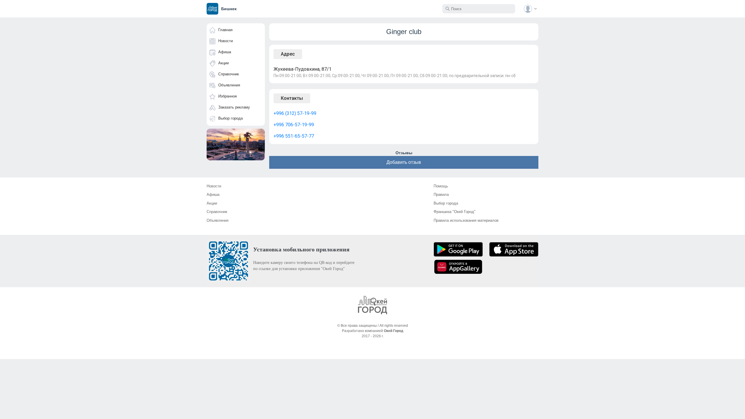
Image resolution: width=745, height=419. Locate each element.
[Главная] (372, 305)
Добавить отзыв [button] (403, 162)
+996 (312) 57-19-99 (295, 113)
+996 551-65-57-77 (294, 136)
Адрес (288, 54)
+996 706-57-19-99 (294, 124)
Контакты (292, 98)
